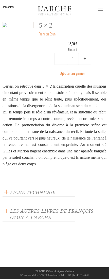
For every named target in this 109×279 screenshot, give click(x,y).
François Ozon (47, 34)
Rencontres (8, 7)
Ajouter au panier (72, 73)
